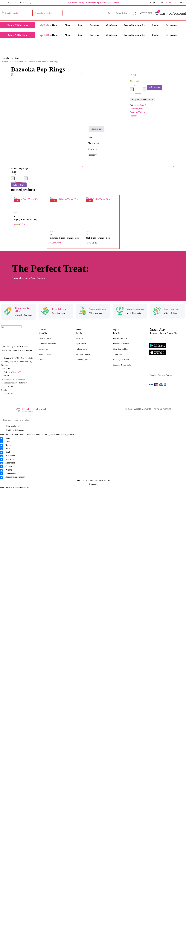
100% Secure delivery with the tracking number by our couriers (93, 3)
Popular (133, 116)
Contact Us (43, 349)
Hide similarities (12, 426)
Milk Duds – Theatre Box (98, 238)
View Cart (80, 338)
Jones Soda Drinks (121, 344)
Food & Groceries (14, 61)
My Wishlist (81, 344)
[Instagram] (161, 367)
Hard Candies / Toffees (32, 61)
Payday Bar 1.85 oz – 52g (25, 219)
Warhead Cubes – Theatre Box (64, 238)
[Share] (177, 3)
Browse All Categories (17, 25)
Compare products (83, 359)
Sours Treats (118, 354)
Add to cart (154, 87)
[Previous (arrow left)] (5, 463)
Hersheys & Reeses (121, 359)
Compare (135, 99)
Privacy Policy (45, 338)
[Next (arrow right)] (181, 463)
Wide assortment (135, 309)
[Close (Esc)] (183, 3)
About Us (43, 333)
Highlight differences (14, 430)
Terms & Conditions (47, 344)
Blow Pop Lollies (120, 349)
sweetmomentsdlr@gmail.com (14, 379)
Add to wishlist (147, 99)
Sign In (79, 333)
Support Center (45, 354)
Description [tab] (97, 129)
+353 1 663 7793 (34, 409)
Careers (42, 359)
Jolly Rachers (118, 333)
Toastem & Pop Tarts (122, 365)
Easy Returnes (171, 309)
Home (4, 61)
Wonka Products (120, 338)
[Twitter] (169, 367)
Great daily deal (97, 309)
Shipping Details (83, 354)
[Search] (109, 13)
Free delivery (59, 309)
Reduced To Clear (122, 13)
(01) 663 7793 (17, 372)
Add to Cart (18, 185)
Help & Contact (82, 349)
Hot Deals (47, 25)
